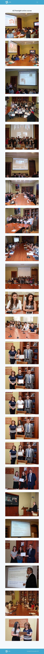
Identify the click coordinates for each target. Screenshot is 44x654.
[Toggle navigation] (37, 2)
